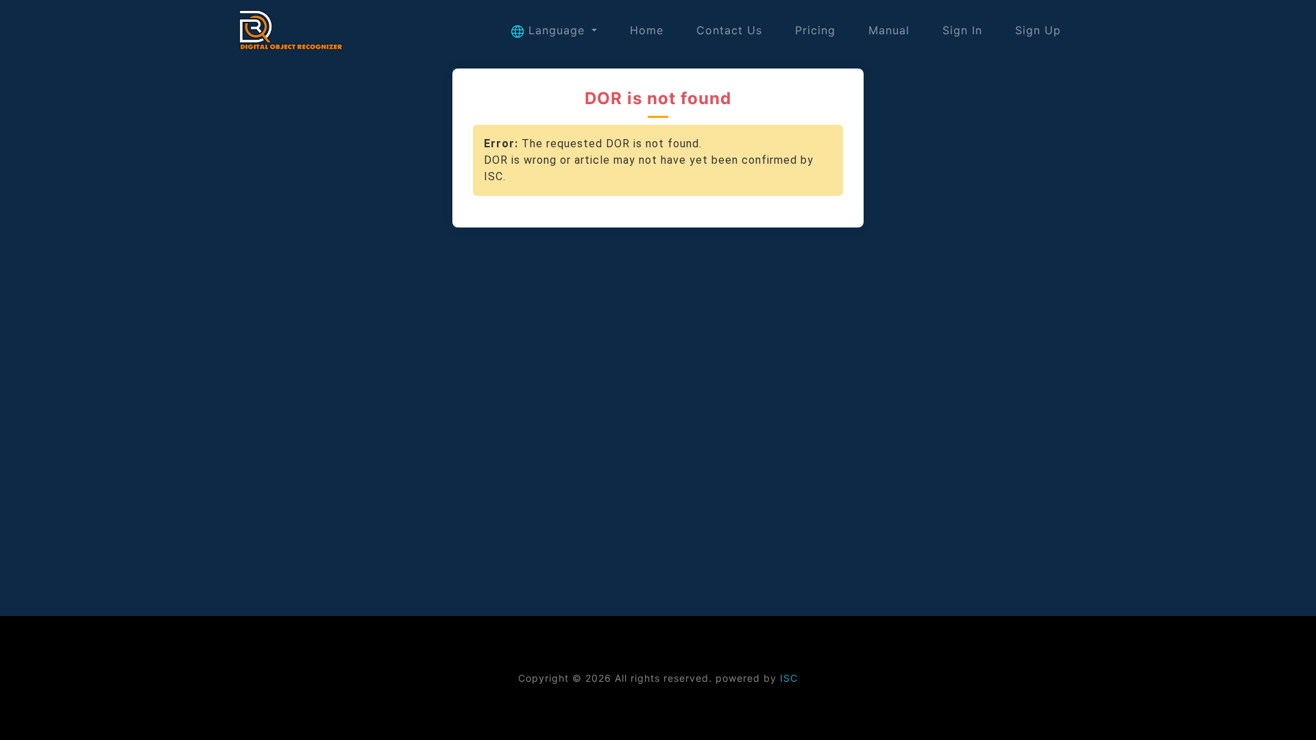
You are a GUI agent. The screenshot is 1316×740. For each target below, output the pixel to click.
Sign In (962, 30)
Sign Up (1038, 30)
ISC (789, 678)
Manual (889, 30)
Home (646, 30)
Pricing (815, 30)
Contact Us (729, 30)
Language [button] (556, 30)
